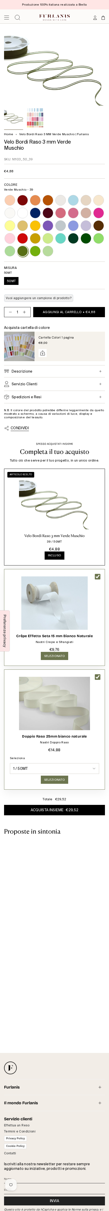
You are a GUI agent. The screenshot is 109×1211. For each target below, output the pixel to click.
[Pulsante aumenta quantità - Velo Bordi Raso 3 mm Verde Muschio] (25, 312)
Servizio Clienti (25, 384)
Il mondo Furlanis (21, 1102)
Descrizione (22, 371)
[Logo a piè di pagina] (10, 1068)
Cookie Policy (15, 1146)
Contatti (10, 1153)
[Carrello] (103, 17)
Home (8, 134)
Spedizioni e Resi (26, 397)
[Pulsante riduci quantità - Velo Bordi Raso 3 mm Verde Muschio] (9, 312)
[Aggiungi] (43, 353)
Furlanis (12, 1087)
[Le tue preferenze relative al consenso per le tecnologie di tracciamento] (5, 630)
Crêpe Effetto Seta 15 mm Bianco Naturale (54, 636)
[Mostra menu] (7, 17)
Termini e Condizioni (19, 1131)
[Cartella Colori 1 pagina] (19, 346)
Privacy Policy (15, 1138)
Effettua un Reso (17, 1125)
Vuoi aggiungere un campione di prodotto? (38, 298)
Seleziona (17, 758)
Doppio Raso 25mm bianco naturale (54, 736)
